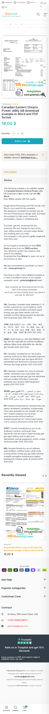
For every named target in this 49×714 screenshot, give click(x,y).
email (32, 2)
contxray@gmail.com (24, 676)
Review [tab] (8, 180)
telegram (9, 2)
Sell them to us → (29, 157)
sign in (43, 4)
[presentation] (43, 475)
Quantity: (5, 133)
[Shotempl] (11, 14)
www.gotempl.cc (17, 268)
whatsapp (21, 2)
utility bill (15, 104)
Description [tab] (10, 172)
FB (6, 7)
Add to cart (20, 141)
